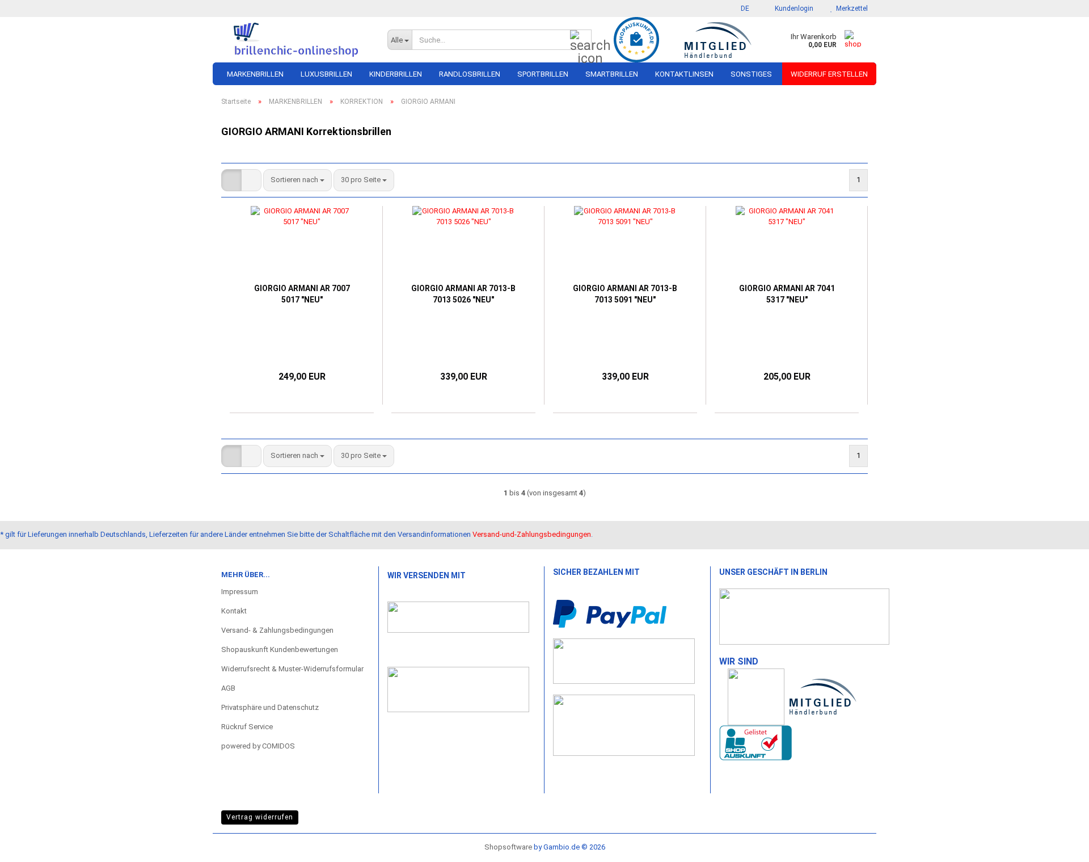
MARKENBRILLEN (255, 74)
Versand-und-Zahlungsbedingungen (531, 534)
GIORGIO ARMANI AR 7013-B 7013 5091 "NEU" (625, 294)
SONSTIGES (751, 74)
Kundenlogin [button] (792, 8)
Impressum (239, 591)
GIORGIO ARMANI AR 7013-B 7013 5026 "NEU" (463, 294)
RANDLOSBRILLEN (469, 74)
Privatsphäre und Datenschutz (270, 707)
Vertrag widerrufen (259, 817)
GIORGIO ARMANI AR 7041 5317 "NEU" (787, 294)
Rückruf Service (247, 726)
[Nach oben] (1058, 842)
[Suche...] (581, 40)
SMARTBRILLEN (611, 74)
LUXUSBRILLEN (326, 74)
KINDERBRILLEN (395, 74)
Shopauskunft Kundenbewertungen (279, 649)
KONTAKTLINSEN (684, 74)
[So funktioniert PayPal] (609, 613)
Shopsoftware (508, 847)
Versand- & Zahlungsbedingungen (277, 630)
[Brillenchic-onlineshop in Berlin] (295, 39)
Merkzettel (850, 8)
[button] (741, 8)
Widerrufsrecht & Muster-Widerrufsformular (292, 669)
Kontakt (234, 611)
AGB (228, 688)
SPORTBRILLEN (542, 74)
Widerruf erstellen (829, 74)
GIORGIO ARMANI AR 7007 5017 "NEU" (302, 294)
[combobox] (297, 180)
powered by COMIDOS (258, 746)
